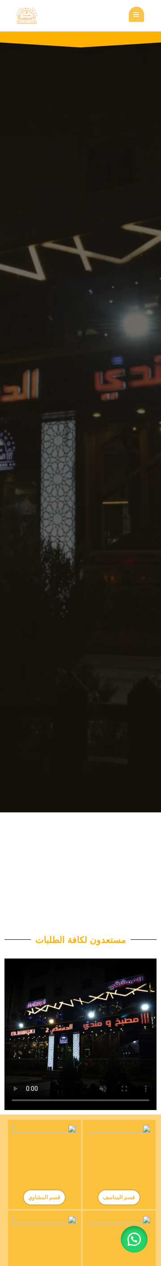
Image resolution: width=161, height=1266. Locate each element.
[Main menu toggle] (136, 14)
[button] (134, 1239)
